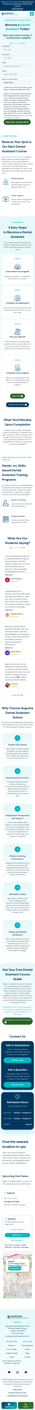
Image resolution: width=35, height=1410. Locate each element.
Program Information (16, 405)
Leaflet (12, 1297)
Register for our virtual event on (17, 4)
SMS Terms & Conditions (12, 118)
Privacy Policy (24, 115)
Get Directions (15, 1268)
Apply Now (16, 396)
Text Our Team (17, 1084)
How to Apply (12, 1349)
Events (27, 1349)
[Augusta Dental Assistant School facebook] (26, 1372)
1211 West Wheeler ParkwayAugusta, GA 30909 (16, 1264)
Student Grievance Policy (18, 1393)
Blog (27, 1353)
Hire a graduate (27, 1345)
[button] (17, 1199)
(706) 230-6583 (17, 1333)
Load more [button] (16, 695)
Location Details (17, 1230)
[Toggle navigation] (32, 14)
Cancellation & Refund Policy (17, 1396)
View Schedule (17, 1241)
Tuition (11, 1357)
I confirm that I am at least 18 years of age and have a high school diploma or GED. (18, 88)
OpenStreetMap (21, 1297)
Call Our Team (18, 1060)
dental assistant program (14, 157)
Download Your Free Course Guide (17, 1020)
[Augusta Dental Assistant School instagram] (17, 1372)
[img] (17, 1276)
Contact (27, 1357)
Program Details (12, 1353)
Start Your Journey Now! (17, 122)
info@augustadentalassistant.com (17, 1336)
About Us (11, 1345)
